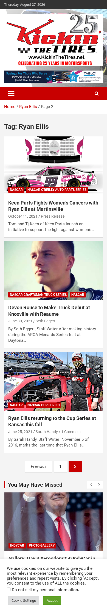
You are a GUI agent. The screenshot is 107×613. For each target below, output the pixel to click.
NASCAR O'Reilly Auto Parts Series (56, 190)
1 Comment (71, 432)
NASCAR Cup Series (43, 405)
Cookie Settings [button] (24, 601)
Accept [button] (52, 601)
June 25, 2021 (20, 432)
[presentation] (91, 485)
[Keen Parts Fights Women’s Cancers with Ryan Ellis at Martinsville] (53, 165)
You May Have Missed (35, 484)
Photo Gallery (42, 545)
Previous (39, 466)
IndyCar (17, 545)
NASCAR (16, 190)
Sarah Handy (47, 432)
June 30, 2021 (20, 321)
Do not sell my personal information (45, 589)
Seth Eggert (45, 321)
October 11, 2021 (23, 216)
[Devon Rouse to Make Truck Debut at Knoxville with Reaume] (53, 270)
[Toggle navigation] (11, 93)
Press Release (52, 216)
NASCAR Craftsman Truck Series (38, 295)
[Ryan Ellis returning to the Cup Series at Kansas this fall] (53, 381)
